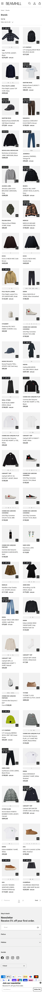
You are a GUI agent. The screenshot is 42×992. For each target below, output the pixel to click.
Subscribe (37, 989)
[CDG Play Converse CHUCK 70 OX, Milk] (10, 496)
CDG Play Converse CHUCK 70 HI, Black (29, 479)
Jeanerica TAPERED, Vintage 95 (29, 157)
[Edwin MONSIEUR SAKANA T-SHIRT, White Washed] (31, 756)
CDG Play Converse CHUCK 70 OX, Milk (8, 517)
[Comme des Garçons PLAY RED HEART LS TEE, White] (10, 421)
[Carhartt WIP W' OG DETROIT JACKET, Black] (10, 458)
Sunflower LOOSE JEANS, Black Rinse (10, 772)
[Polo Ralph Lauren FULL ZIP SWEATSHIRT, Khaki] (10, 277)
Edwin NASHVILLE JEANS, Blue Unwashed (31, 295)
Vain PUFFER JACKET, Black (9, 54)
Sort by (3, 19)
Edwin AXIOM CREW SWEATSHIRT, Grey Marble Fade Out (29, 625)
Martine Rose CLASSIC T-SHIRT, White (31, 86)
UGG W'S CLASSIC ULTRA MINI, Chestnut (31, 851)
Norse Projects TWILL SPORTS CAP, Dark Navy (10, 365)
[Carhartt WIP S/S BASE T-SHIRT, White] (31, 421)
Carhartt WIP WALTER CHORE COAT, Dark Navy (31, 810)
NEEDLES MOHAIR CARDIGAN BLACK (29, 224)
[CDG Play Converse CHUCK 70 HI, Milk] (31, 312)
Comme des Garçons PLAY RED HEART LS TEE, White (10, 440)
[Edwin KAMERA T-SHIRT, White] (10, 832)
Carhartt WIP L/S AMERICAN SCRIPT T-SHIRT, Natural (9, 663)
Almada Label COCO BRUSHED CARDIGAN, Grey (9, 191)
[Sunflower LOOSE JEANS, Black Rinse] (10, 756)
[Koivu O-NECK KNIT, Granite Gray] (31, 241)
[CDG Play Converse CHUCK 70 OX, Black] (31, 496)
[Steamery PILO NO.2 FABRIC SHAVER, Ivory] (10, 312)
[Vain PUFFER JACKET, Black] (10, 35)
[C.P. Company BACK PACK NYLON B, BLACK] (31, 35)
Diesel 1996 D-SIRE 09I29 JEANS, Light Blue (10, 621)
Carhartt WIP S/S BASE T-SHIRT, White (31, 439)
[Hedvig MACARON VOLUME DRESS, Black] (31, 350)
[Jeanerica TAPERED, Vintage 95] (31, 139)
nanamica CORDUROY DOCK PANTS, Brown (30, 122)
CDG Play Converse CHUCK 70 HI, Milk (29, 333)
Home (2, 10)
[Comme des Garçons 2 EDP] (10, 681)
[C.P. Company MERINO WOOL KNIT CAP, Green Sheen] (10, 718)
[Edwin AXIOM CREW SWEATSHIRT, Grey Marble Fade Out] (31, 605)
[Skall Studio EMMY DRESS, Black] (10, 385)
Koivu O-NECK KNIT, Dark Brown (10, 260)
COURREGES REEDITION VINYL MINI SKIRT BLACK (31, 886)
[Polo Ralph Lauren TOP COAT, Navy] (10, 71)
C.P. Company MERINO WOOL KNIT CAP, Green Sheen (9, 735)
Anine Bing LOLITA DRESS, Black (29, 589)
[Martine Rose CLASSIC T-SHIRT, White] (31, 71)
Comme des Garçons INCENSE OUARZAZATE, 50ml (10, 552)
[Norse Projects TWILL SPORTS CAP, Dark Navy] (10, 350)
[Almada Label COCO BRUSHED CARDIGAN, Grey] (10, 174)
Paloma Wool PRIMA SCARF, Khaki (9, 224)
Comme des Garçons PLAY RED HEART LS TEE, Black (31, 402)
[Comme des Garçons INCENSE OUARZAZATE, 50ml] (10, 533)
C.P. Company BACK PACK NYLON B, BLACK (31, 51)
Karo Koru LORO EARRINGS (28, 549)
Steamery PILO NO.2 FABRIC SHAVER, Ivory (9, 328)
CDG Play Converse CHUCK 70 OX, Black (30, 517)
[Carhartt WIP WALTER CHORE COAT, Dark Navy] (31, 794)
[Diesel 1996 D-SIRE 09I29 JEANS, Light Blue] (10, 605)
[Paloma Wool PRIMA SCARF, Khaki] (10, 209)
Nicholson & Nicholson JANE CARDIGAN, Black (10, 154)
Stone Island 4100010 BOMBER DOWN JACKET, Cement (10, 814)
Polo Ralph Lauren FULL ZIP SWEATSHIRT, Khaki (10, 295)
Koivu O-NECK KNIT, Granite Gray (29, 260)
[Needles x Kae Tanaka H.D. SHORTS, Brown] (10, 570)
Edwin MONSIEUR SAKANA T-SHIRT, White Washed (31, 776)
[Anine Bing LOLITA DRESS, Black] (31, 570)
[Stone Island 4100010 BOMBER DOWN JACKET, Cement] (10, 794)
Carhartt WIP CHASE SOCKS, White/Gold (29, 659)
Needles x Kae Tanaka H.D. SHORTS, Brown (9, 589)
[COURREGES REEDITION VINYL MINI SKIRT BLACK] (31, 867)
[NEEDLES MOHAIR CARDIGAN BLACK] (31, 209)
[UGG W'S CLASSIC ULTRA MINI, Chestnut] (31, 832)
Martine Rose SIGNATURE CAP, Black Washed (10, 122)
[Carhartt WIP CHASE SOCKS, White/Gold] (31, 643)
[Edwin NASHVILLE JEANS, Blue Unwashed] (31, 277)
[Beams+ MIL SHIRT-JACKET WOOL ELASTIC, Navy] (31, 174)
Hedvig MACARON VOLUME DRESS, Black (30, 368)
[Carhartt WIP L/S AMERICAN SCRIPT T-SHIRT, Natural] (10, 643)
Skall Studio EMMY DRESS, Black (8, 404)
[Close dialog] (40, 983)
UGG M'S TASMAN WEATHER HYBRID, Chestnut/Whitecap (8, 887)
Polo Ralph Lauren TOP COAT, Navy (9, 90)
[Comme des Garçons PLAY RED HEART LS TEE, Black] (31, 385)
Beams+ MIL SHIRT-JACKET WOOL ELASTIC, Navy (31, 191)
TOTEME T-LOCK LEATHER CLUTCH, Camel (31, 697)
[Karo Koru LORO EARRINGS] (31, 533)
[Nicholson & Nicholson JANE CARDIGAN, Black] (10, 139)
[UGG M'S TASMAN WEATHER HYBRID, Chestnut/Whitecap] (10, 867)
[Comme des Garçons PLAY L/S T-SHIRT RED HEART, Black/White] (31, 718)
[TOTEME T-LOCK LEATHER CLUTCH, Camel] (31, 681)
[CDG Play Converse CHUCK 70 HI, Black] (31, 458)
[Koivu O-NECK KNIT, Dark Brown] (10, 241)
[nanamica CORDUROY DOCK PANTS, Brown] (31, 106)
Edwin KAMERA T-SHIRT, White (10, 851)
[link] (9, 900)
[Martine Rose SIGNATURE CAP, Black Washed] (10, 106)
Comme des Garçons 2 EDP (9, 702)
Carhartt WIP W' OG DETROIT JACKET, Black (10, 477)
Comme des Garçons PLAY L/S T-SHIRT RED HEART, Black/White (30, 738)
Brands (8, 10)
